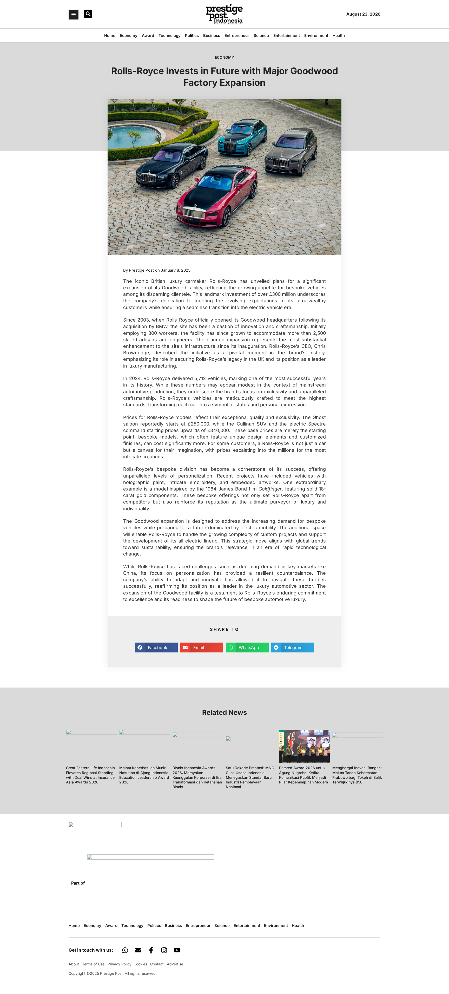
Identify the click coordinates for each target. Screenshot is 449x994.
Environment (316, 35)
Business (211, 35)
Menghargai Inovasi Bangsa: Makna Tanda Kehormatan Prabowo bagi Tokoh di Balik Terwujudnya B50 (357, 775)
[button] (88, 14)
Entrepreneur (236, 35)
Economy (128, 35)
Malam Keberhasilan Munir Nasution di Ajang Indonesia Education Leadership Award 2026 (144, 775)
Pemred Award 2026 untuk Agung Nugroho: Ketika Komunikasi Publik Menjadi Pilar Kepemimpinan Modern (303, 775)
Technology (170, 35)
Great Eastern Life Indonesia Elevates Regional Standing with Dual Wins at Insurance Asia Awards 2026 (90, 775)
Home (109, 35)
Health (339, 35)
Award (148, 35)
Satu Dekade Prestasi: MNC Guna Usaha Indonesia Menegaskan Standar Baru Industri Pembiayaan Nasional (250, 777)
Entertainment (286, 35)
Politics (192, 35)
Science (261, 35)
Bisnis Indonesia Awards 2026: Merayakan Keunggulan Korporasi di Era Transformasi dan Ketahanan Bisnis (197, 777)
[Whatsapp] (124, 950)
